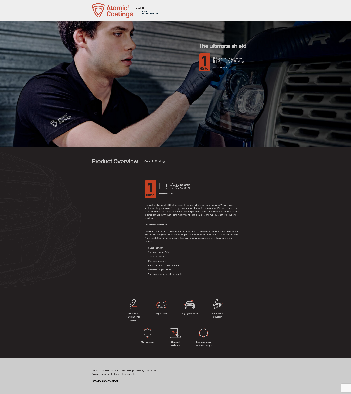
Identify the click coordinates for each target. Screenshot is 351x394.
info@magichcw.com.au (105, 381)
